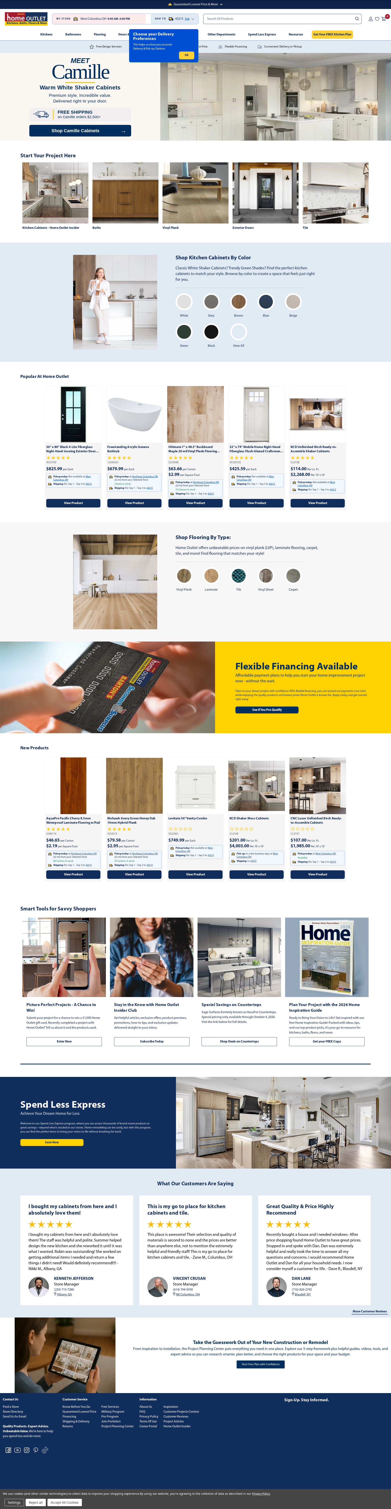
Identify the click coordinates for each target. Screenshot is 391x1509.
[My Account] (370, 19)
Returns (68, 1426)
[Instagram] (26, 1450)
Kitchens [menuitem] (46, 34)
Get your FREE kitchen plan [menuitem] (332, 34)
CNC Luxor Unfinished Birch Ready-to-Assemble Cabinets (316, 820)
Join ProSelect (111, 1421)
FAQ (142, 1411)
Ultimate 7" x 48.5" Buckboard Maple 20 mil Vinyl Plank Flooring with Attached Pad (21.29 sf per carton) (192, 450)
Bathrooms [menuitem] (73, 34)
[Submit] (356, 18)
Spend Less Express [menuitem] (262, 34)
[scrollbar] (195, 1064)
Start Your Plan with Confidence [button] (261, 1364)
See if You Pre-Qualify (267, 710)
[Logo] (26, 19)
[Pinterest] (36, 1450)
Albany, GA (64, 1294)
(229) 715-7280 (64, 1289)
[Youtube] (17, 1450)
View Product (73, 503)
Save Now (52, 1142)
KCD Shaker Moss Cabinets (249, 818)
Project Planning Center (117, 1426)
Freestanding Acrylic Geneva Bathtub (128, 449)
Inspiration (171, 1407)
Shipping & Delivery (76, 1421)
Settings (14, 1502)
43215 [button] (89, 484)
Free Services (110, 1407)
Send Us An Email (14, 1416)
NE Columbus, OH (188, 1294)
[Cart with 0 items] (383, 19)
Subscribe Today (152, 1041)
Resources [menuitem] (296, 34)
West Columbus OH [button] (325, 854)
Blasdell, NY (303, 1294)
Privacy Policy (148, 1416)
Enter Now (64, 1041)
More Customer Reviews (370, 1311)
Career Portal (148, 1426)
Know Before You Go (76, 1407)
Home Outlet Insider (177, 1426)
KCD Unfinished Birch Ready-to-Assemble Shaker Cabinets (314, 449)
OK (187, 55)
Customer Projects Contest (181, 1411)
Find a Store (11, 1407)
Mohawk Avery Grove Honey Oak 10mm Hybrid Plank (131, 820)
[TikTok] (45, 1450)
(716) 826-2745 (302, 1289)
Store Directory (13, 1411)
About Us (145, 1407)
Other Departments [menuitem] (221, 34)
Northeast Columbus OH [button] (145, 476)
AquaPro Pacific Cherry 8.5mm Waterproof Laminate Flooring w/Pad (73, 820)
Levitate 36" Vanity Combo (187, 818)
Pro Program (110, 1416)
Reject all (36, 1502)
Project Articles (174, 1421)
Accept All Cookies (65, 1502)
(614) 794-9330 (183, 1289)
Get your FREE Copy (327, 1041)
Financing (69, 1416)
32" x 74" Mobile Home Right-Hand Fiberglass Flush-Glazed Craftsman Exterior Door (255, 450)
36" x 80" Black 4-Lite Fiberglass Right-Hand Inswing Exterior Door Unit (71, 450)
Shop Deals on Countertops (239, 1041)
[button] (195, 4)
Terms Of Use (148, 1421)
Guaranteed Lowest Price (79, 1411)
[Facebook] (8, 1450)
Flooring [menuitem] (100, 34)
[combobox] (282, 19)
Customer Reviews (176, 1416)
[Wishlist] (377, 19)
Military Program (112, 1411)
